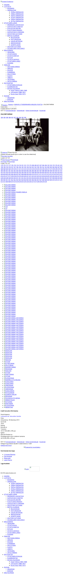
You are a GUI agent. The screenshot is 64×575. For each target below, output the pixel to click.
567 (59, 167)
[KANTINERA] (8, 404)
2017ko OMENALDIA (17, 21)
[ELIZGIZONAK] (9, 378)
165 (22, 167)
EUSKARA (10, 63)
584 (22, 171)
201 (59, 165)
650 (12, 178)
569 (7, 169)
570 (12, 169)
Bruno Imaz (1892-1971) (18, 94)
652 (22, 178)
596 (22, 172)
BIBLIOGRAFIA (8, 50)
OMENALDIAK (11, 10)
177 (7, 165)
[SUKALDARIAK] (9, 391)
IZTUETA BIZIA (12, 54)
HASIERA (6, 5)
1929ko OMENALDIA (17, 12)
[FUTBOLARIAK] (9, 363)
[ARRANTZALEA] (9, 400)
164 (27, 167)
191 (22, 165)
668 (43, 180)
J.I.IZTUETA (7, 6)
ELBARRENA (11, 72)
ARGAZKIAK (10, 98)
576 (43, 169)
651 (17, 178)
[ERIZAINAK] (8, 369)
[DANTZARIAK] (9, 374)
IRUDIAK (6, 96)
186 (17, 117)
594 (12, 172)
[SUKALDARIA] (8, 382)
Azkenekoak (20, 110)
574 (33, 169)
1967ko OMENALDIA (17, 16)
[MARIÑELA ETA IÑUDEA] (12, 380)
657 (48, 178)
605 (7, 174)
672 (2, 182)
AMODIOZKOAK (15, 43)
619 (17, 176)
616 (2, 176)
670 (53, 180)
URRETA (9, 78)
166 (17, 167)
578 (53, 169)
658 (53, 178)
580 (2, 171)
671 (59, 180)
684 (7, 182)
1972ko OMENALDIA (17, 17)
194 (7, 167)
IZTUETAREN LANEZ (13, 61)
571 (17, 169)
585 (27, 171)
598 (33, 172)
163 (33, 167)
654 (33, 178)
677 (33, 182)
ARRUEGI (10, 68)
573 (27, 169)
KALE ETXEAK (11, 74)
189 (2, 117)
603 (59, 172)
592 (2, 172)
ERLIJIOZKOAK (15, 37)
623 (38, 176)
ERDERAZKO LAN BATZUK (15, 25)
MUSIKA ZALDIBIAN (13, 89)
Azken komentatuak (32, 110)
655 (38, 178)
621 (27, 176)
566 (53, 167)
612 (43, 174)
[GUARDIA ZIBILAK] (10, 394)
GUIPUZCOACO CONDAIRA (15, 32)
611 (38, 174)
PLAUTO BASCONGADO (14, 30)
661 (7, 180)
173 (27, 165)
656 (43, 178)
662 (12, 180)
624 (43, 176)
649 (7, 178)
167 (12, 167)
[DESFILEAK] (8, 351)
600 (43, 172)
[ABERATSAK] (8, 407)
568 (2, 169)
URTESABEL (11, 79)
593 (7, 172)
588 (43, 171)
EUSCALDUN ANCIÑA (14, 28)
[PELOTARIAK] (8, 365)
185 (22, 117)
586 (33, 171)
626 (53, 176)
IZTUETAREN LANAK (10, 23)
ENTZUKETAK (8, 83)
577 (48, 169)
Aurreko (10, 156)
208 (33, 165)
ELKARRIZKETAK (12, 87)
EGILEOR (10, 70)
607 (17, 174)
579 (59, 169)
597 (27, 172)
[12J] (5, 208)
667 (38, 180)
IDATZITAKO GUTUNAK (14, 34)
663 (17, 180)
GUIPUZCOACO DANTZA (15, 27)
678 (38, 182)
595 (17, 172)
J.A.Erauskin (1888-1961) (18, 92)
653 (27, 178)
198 (2, 167)
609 (27, 174)
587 (38, 171)
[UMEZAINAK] (8, 385)
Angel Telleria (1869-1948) (19, 90)
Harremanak (8, 456)
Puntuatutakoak (10, 110)
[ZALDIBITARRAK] (10, 185)
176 (12, 165)
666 (33, 180)
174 (17, 165)
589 (48, 171)
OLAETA (9, 76)
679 (43, 182)
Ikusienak (42, 110)
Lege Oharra (8, 460)
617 (7, 176)
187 (12, 117)
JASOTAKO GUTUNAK (14, 47)
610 (33, 174)
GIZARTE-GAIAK (15, 45)
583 (17, 171)
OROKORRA (10, 52)
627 (59, 176)
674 (17, 182)
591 (59, 171)
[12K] (6, 207)
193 (48, 165)
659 (59, 178)
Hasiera (10, 104)
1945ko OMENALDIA (17, 14)
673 (12, 182)
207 (38, 165)
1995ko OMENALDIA (17, 19)
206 (43, 165)
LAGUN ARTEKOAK (16, 41)
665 (27, 180)
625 (48, 176)
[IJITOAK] (7, 362)
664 (22, 180)
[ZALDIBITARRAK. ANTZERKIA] (14, 318)
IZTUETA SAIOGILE (13, 59)
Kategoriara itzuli (6, 445)
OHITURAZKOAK (16, 39)
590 (53, 171)
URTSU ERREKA (12, 81)
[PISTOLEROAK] (9, 393)
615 (59, 174)
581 (7, 171)
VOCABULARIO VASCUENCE (16, 48)
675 (22, 182)
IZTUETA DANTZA (13, 56)
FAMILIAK (7, 65)
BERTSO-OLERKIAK (13, 36)
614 (53, 174)
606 (12, 174)
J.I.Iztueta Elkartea (9, 454)
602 (53, 172)
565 (48, 167)
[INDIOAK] (7, 360)
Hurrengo (4, 162)
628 (2, 178)
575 (38, 169)
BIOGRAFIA (10, 8)
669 (48, 180)
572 (22, 169)
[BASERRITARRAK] (10, 367)
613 (48, 174)
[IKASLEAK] (7, 371)
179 (2, 165)
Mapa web (7, 458)
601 (48, 172)
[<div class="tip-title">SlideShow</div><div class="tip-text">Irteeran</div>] (4, 152)
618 (12, 176)
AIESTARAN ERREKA (13, 67)
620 (22, 176)
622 (33, 176)
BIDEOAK (10, 99)
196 (38, 167)
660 (2, 180)
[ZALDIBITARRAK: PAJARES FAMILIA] (15, 192)
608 (22, 174)
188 (7, 117)
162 (43, 167)
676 (27, 182)
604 (2, 174)
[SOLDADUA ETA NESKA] (12, 398)
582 (12, 171)
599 (38, 172)
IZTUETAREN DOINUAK (14, 85)
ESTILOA (10, 58)
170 (53, 165)
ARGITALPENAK (9, 101)
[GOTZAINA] (8, 402)
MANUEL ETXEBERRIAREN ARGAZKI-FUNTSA (28, 104)
